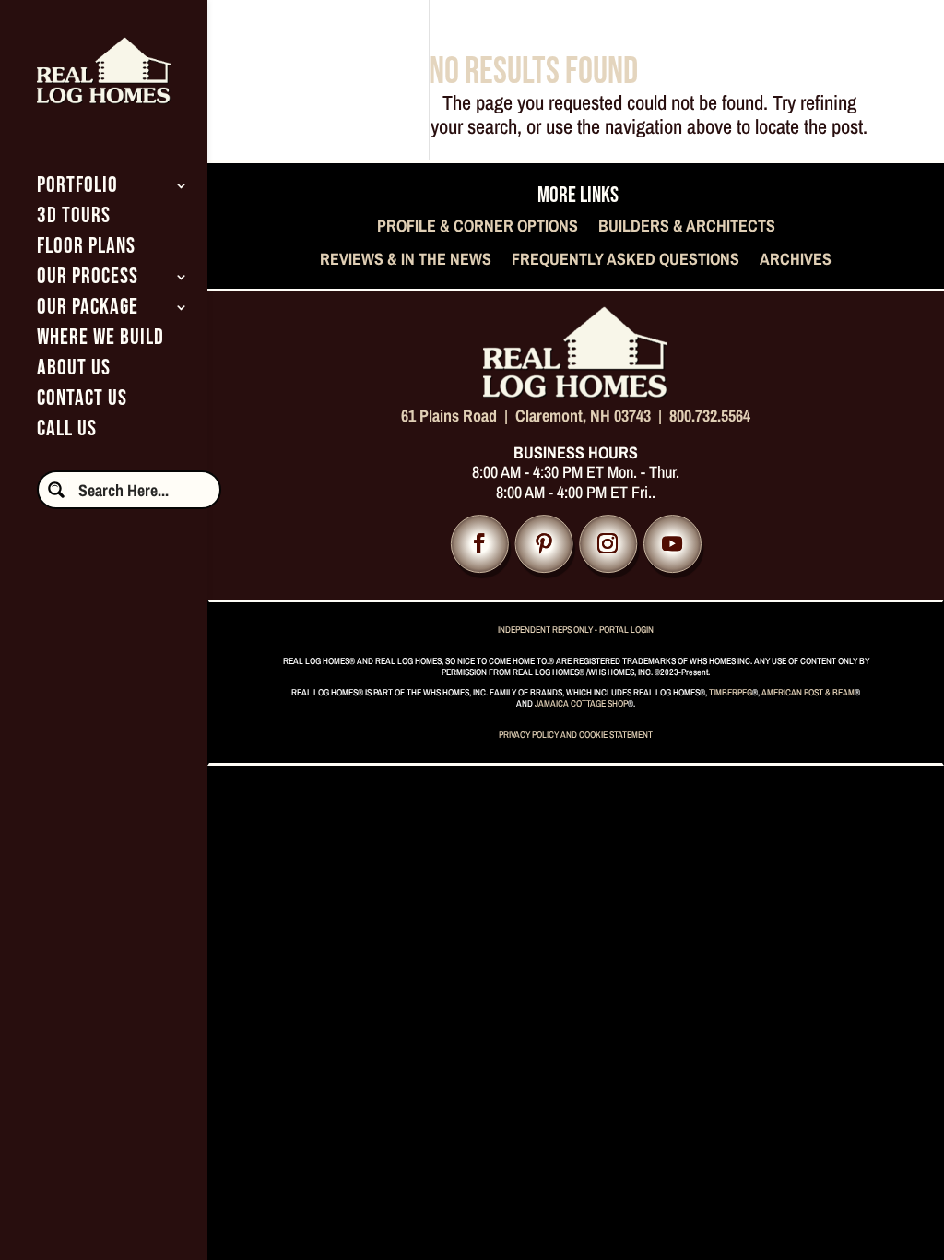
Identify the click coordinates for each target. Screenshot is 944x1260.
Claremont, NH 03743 (583, 415)
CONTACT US (82, 401)
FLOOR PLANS (86, 249)
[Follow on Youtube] (672, 545)
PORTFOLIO (77, 188)
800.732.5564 (709, 415)
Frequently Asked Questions (625, 260)
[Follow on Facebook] (480, 545)
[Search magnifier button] (56, 490)
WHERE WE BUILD (100, 341)
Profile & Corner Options (477, 227)
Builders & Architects (686, 227)
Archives (796, 260)
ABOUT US (74, 371)
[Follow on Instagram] (608, 545)
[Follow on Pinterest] (543, 545)
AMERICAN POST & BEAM (808, 692)
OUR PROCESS (87, 280)
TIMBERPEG (730, 692)
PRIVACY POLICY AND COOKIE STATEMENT (576, 735)
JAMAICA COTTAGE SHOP (581, 703)
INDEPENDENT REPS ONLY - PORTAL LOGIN (576, 630)
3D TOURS (74, 219)
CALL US (67, 432)
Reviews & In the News (405, 260)
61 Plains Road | (458, 415)
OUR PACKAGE (87, 310)
